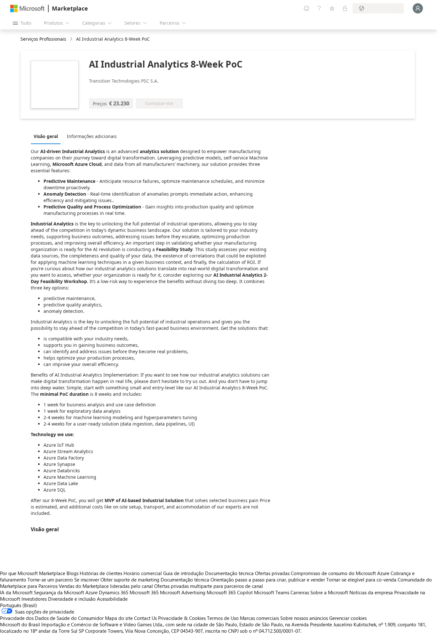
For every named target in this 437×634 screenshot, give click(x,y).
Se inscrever (86, 579)
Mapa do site (119, 618)
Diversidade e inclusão (72, 599)
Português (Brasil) (18, 605)
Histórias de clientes (101, 573)
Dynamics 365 (113, 592)
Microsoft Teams (271, 592)
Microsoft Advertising (182, 592)
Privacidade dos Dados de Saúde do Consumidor (52, 618)
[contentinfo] (71, 39)
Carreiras (299, 592)
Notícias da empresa (371, 592)
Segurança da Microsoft (59, 592)
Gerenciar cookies (348, 618)
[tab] (47, 136)
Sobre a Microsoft (329, 592)
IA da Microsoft (16, 592)
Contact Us (145, 618)
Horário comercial (142, 573)
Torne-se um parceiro (50, 579)
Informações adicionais (92, 136)
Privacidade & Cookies (182, 618)
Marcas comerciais (259, 618)
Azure (91, 592)
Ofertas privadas (272, 573)
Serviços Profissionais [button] (43, 39)
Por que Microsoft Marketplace (32, 573)
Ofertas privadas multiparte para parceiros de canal (208, 586)
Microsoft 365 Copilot (230, 592)
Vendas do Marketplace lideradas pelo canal (106, 586)
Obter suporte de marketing (129, 579)
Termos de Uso (223, 618)
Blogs (72, 573)
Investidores (34, 599)
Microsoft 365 (144, 592)
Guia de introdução (183, 573)
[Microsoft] (27, 8)
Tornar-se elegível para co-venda (361, 579)
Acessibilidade (112, 599)
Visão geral (46, 136)
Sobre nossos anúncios (304, 618)
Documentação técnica (229, 573)
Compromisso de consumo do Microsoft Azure (341, 573)
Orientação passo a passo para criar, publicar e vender (268, 579)
